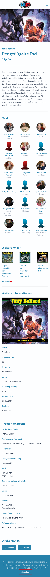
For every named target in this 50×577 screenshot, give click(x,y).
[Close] (46, 567)
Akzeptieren (25, 572)
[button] (47, 4)
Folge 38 (6, 59)
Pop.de (26, 548)
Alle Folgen (6, 281)
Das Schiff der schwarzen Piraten (6, 272)
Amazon (11, 548)
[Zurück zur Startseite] (25, 4)
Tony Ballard (8, 48)
